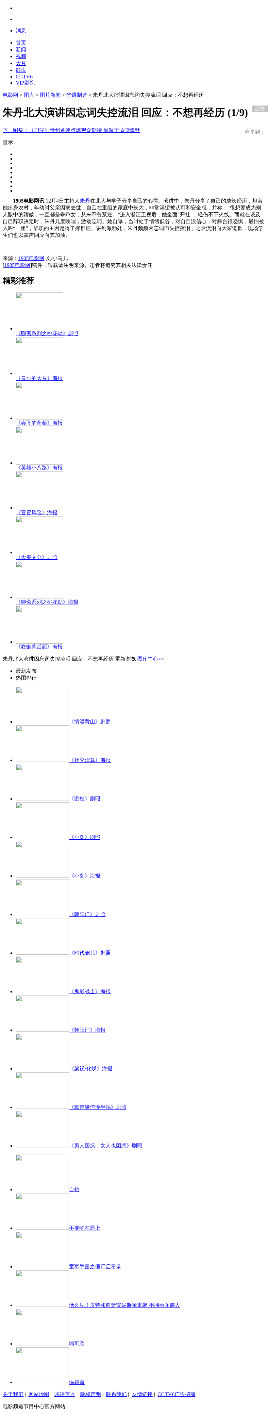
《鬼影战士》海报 (90, 991)
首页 (21, 42)
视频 (21, 56)
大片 (21, 63)
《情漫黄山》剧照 (90, 721)
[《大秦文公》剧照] (39, 552)
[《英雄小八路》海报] (39, 463)
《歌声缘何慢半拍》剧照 (97, 1107)
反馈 (260, 108)
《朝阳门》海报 (87, 1030)
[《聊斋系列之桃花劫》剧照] (39, 328)
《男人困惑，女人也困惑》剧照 (105, 1145)
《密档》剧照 (84, 798)
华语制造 (76, 95)
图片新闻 (50, 95)
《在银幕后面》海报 (39, 647)
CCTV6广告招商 (176, 1394)
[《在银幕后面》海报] (39, 642)
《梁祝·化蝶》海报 (90, 1068)
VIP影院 (25, 83)
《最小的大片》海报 (39, 378)
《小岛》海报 (84, 876)
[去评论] (258, 95)
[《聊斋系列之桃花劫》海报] (39, 597)
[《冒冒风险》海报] (39, 507)
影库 (21, 70)
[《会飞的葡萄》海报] (39, 418)
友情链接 (142, 1394)
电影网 (10, 95)
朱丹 (85, 201)
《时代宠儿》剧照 (90, 953)
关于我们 (13, 1394)
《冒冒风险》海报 (37, 512)
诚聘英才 (64, 1394)
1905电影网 (31, 258)
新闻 (21, 49)
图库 (29, 95)
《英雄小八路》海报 (39, 467)
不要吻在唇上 (84, 1228)
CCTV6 (24, 76)
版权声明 (90, 1394)
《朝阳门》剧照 (87, 914)
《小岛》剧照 (84, 837)
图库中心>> (150, 659)
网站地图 (38, 1394)
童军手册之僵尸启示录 (95, 1266)
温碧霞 (77, 1382)
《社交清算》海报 (90, 760)
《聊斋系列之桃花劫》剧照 (47, 333)
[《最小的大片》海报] (39, 373)
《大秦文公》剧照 (37, 557)
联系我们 (116, 1394)
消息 (21, 30)
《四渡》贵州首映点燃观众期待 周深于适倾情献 (71, 130)
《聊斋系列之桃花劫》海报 (47, 602)
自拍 (74, 1189)
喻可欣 (77, 1343)
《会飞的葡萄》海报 (39, 423)
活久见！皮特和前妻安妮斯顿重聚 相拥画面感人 (124, 1305)
